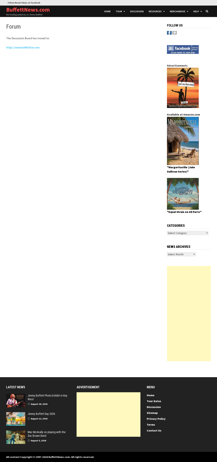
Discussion (137, 11)
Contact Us (154, 430)
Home (107, 11)
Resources (155, 11)
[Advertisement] (189, 313)
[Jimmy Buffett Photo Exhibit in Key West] (15, 396)
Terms (151, 424)
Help (196, 11)
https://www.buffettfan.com (23, 47)
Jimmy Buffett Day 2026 (41, 413)
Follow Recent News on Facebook (24, 2)
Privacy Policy (156, 419)
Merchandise (177, 11)
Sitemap (152, 413)
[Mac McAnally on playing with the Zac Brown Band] (15, 432)
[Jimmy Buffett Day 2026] (15, 414)
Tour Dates (154, 401)
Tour (119, 11)
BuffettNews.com (28, 9)
